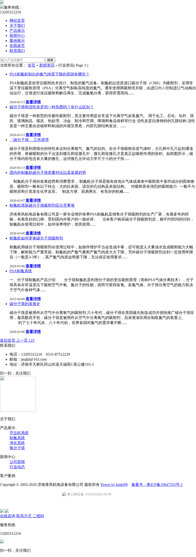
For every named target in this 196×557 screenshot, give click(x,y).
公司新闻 (17, 462)
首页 (31, 65)
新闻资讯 (46, 65)
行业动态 (17, 467)
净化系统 (17, 443)
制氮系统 (17, 438)
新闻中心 (17, 36)
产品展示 (17, 30)
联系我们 (17, 51)
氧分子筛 (17, 448)
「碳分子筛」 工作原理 (29, 140)
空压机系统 (19, 433)
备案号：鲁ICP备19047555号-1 (157, 485)
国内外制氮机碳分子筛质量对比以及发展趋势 (48, 173)
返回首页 (8, 340)
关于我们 (17, 25)
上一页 (22, 340)
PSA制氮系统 (21, 271)
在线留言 (17, 46)
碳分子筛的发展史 (25, 304)
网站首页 (17, 20)
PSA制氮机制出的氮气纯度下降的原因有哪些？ (49, 74)
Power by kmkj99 (114, 485)
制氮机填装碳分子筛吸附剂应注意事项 (42, 205)
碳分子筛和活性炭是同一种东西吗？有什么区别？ (52, 107)
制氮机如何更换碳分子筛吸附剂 (36, 238)
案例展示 (17, 41)
